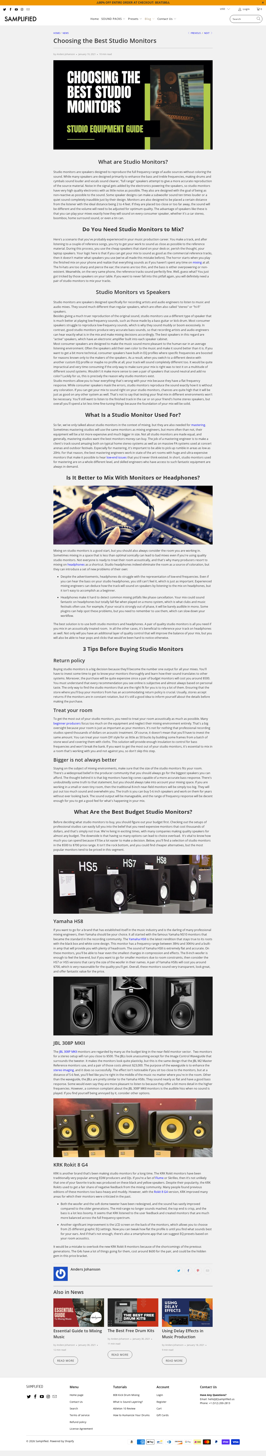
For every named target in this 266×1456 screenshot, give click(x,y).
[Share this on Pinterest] (198, 1271)
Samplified (42, 1441)
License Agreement (81, 1428)
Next (207, 33)
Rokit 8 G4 (161, 1192)
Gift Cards (163, 1415)
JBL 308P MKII (68, 1052)
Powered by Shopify (62, 1441)
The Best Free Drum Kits (131, 1330)
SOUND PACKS (112, 19)
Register (161, 1402)
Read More (65, 1360)
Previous (195, 33)
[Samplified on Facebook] (10, 9)
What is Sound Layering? (128, 1402)
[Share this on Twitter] (179, 1271)
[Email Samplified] (27, 9)
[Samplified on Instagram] (22, 9)
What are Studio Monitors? (133, 161)
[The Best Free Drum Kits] (133, 1312)
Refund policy (78, 1422)
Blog (148, 19)
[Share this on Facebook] (188, 1271)
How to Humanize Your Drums (131, 1415)
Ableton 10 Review (124, 1408)
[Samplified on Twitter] (4, 9)
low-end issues (117, 457)
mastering (198, 425)
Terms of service (80, 1415)
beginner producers (67, 723)
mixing (197, 262)
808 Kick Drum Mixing (126, 1395)
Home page (76, 1395)
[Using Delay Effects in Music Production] (187, 1312)
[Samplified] (20, 19)
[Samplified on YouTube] (16, 9)
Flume (159, 1178)
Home (94, 19)
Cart (159, 1408)
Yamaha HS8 (137, 939)
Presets (133, 19)
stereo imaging (63, 1070)
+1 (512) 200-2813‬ (219, 1403)
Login (160, 1395)
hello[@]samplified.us (221, 1399)
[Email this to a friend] (208, 1271)
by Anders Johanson (64, 54)
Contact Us (165, 19)
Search (74, 1408)
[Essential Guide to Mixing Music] (78, 1312)
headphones (76, 564)
